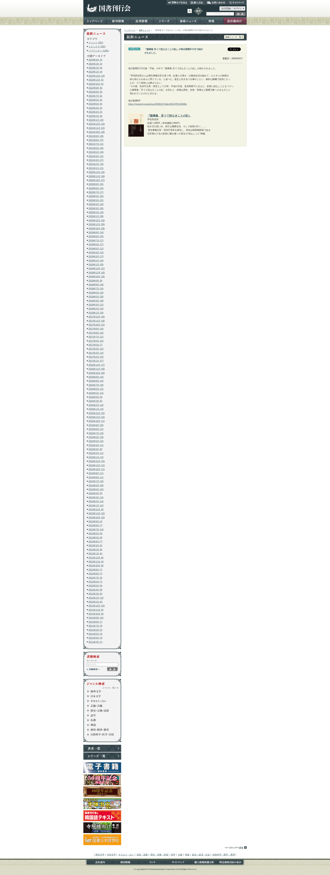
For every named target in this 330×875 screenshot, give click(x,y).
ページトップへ (236, 847)
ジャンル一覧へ (110, 688)
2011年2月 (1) (95, 642)
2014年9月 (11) (96, 473)
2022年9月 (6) (95, 88)
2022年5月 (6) (95, 104)
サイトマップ (237, 2)
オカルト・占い (100, 701)
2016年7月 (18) (96, 385)
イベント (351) (96, 42)
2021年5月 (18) (96, 152)
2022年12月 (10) (97, 76)
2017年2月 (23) (96, 357)
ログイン (232, 8)
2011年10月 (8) (96, 614)
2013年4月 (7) (95, 541)
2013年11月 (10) (97, 513)
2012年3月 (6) (95, 593)
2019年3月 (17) (96, 256)
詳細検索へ (93, 669)
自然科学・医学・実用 (100, 734)
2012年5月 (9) (95, 585)
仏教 (100, 720)
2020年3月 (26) (96, 208)
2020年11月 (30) (97, 176)
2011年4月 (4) (95, 638)
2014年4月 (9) (95, 493)
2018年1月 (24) (96, 313)
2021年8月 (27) (96, 140)
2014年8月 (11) (96, 477)
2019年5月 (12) (96, 248)
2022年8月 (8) (95, 92)
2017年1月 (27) (96, 361)
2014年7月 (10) (96, 481)
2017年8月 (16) (96, 333)
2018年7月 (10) (96, 288)
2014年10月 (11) (97, 469)
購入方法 (197, 2)
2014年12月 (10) (97, 461)
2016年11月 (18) (97, 369)
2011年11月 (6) (96, 610)
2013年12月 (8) (96, 509)
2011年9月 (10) (96, 618)
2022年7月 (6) (95, 96)
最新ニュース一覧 (234, 37)
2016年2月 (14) (96, 405)
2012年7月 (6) (95, 578)
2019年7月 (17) (96, 240)
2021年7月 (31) (96, 144)
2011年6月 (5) (95, 630)
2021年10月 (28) (97, 132)
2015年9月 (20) (96, 425)
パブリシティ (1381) (99, 50)
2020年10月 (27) (97, 180)
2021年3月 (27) (96, 160)
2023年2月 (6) (95, 68)
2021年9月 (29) (96, 136)
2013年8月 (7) (95, 525)
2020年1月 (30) (96, 216)
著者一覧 (102, 748)
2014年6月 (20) (96, 485)
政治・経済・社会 (100, 729)
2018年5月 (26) (96, 296)
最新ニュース (188, 21)
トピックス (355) (97, 46)
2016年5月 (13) (96, 393)
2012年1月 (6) (95, 602)
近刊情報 (141, 21)
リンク (152, 863)
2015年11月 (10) (97, 417)
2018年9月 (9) (95, 280)
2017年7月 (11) (96, 337)
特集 (211, 21)
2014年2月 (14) (96, 501)
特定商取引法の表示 (232, 863)
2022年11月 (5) (96, 80)
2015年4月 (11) (96, 445)
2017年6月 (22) (96, 341)
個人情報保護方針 (204, 863)
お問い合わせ (216, 2)
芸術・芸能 (100, 705)
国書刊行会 (108, 8)
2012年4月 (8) (95, 590)
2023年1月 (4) (95, 72)
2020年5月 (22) (96, 200)
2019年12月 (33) (97, 220)
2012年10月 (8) (96, 565)
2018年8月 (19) (96, 284)
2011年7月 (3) (95, 626)
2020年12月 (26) (97, 172)
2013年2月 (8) (95, 549)
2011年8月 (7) (95, 622)
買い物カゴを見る (178, 2)
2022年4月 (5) (95, 108)
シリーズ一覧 (102, 756)
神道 (100, 725)
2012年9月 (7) (95, 569)
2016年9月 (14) (96, 377)
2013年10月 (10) (97, 517)
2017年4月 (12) (96, 349)
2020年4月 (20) (96, 204)
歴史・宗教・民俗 (100, 710)
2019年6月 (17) (96, 244)
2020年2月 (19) (96, 212)
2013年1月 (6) (95, 553)
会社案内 (98, 863)
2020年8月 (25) (96, 188)
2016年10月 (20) (97, 373)
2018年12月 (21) (97, 268)
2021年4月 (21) (96, 156)
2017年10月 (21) (97, 325)
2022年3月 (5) (95, 112)
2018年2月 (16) (96, 308)
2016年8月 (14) (96, 381)
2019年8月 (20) (96, 236)
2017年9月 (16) (96, 328)
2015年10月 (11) (97, 421)
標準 (198, 11)
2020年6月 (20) (96, 196)
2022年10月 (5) (96, 84)
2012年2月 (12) (96, 598)
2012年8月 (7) (95, 573)
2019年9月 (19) (96, 232)
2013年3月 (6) (95, 545)
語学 (100, 715)
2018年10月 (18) (97, 276)
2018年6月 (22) (96, 292)
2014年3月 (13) (96, 497)
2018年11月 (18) (97, 272)
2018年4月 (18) (96, 301)
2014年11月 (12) (97, 465)
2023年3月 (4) (95, 64)
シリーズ (165, 21)
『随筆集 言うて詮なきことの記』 (169, 115)
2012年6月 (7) (95, 581)
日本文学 (100, 696)
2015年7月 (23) (96, 433)
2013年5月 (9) (95, 537)
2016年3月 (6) (95, 401)
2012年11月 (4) (96, 561)
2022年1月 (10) (96, 120)
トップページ (95, 21)
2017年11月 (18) (97, 321)
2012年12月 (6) (96, 557)
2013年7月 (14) (96, 529)
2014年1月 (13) (96, 505)
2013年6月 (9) (95, 533)
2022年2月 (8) (95, 116)
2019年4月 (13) (96, 252)
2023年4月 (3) (95, 60)
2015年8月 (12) (96, 429)
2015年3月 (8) (95, 449)
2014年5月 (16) (96, 489)
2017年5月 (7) (95, 345)
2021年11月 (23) (97, 128)
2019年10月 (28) (97, 228)
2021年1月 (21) (96, 168)
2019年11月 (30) (97, 224)
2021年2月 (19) (96, 164)
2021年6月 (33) (96, 148)
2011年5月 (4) (95, 634)
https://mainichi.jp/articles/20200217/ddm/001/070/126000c (157, 104)
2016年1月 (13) (96, 409)
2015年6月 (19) (96, 437)
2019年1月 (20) (96, 264)
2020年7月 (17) (96, 192)
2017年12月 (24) (97, 316)
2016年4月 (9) (95, 397)
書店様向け (235, 21)
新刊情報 (118, 21)
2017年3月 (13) (96, 353)
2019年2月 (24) (96, 260)
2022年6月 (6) (95, 100)
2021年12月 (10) (97, 124)
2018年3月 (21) (96, 304)
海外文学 (100, 691)
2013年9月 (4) (95, 521)
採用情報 (126, 863)
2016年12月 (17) (97, 365)
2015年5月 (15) (96, 441)
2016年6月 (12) (96, 389)
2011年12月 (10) (97, 606)
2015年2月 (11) (96, 453)
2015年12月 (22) (97, 413)
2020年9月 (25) (96, 184)
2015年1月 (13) (96, 457)
